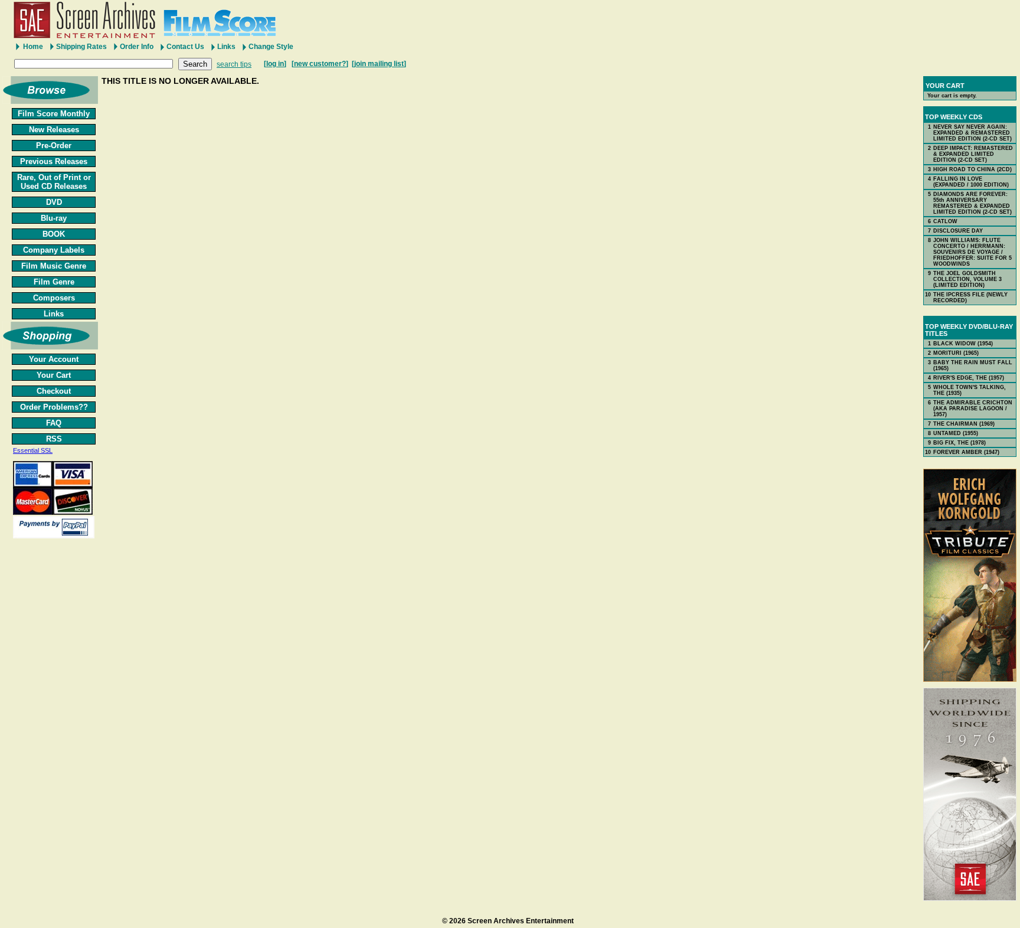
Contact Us (185, 47)
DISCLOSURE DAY (958, 231)
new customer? (320, 64)
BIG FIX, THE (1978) (959, 443)
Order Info (136, 47)
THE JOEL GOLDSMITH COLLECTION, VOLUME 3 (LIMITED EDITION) (967, 279)
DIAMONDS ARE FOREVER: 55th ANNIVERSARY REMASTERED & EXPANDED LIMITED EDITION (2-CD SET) (972, 203)
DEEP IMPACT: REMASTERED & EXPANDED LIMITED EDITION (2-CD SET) (973, 154)
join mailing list (379, 64)
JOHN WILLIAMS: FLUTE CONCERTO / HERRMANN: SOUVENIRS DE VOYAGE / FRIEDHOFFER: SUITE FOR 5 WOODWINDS (972, 252)
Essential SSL (33, 450)
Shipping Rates (81, 47)
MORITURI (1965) (956, 353)
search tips (234, 64)
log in (275, 64)
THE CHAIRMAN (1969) (964, 424)
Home (33, 47)
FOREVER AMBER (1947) (966, 452)
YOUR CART (945, 85)
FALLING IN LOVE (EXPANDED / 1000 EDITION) (971, 182)
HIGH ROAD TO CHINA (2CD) (972, 169)
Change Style (271, 47)
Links (226, 47)
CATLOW (945, 221)
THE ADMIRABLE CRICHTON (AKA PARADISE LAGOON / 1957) (972, 408)
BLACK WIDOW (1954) (963, 344)
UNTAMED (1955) (955, 433)
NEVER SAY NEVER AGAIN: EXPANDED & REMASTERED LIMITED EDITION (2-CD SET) (972, 133)
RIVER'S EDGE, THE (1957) (968, 378)
